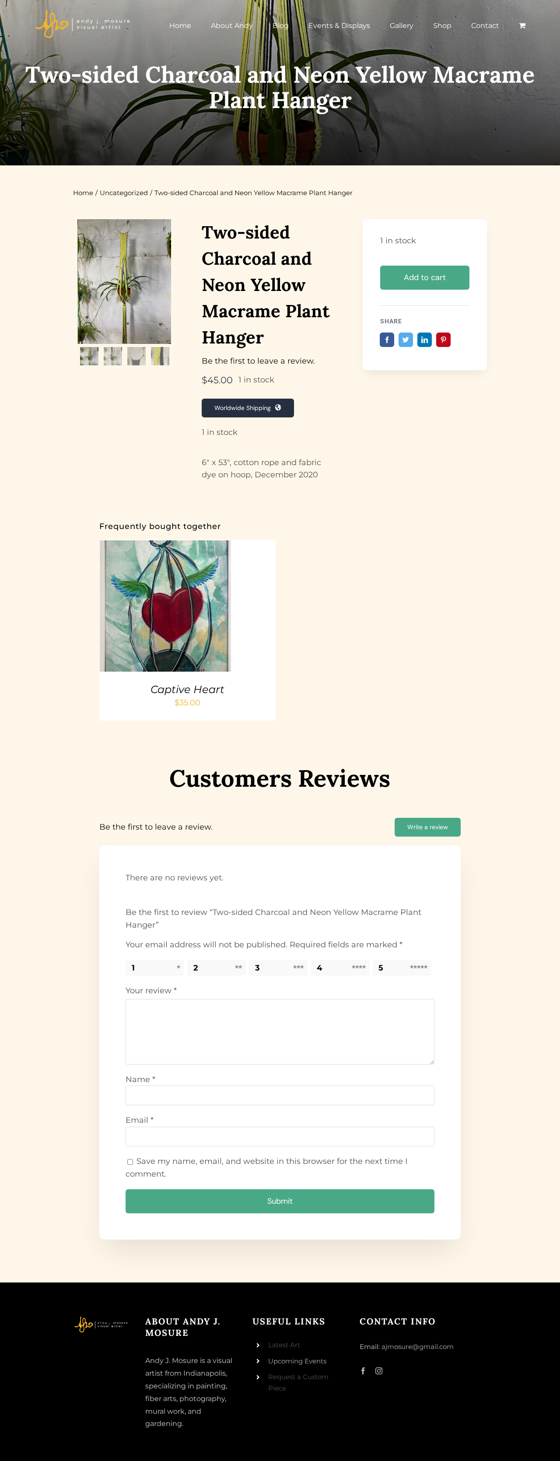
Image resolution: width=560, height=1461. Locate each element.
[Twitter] (405, 339)
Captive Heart (187, 689)
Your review (151, 990)
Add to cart (425, 277)
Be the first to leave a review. (258, 361)
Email (140, 1120)
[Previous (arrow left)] (15, 731)
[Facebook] (387, 339)
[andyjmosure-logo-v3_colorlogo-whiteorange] (84, 13)
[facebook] (363, 1370)
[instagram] (378, 1370)
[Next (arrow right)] (544, 731)
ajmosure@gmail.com (418, 1346)
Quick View (193, 608)
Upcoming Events (297, 1361)
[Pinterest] (443, 339)
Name (140, 1079)
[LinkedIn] (424, 339)
